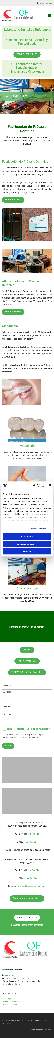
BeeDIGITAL (47, 1030)
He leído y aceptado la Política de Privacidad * (28, 729)
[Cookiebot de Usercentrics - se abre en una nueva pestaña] (33, 485)
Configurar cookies (25, 544)
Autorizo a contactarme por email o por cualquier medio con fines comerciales (23, 736)
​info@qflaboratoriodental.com (17, 978)
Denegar (27, 551)
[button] (27, 55)
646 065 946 (33, 870)
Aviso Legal (6, 999)
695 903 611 (31, 842)
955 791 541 (46, 3)
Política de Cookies (9, 1005)
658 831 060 (31, 878)
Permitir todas (27, 536)
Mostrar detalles (38, 529)
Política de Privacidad (10, 1002)
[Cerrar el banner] (50, 485)
